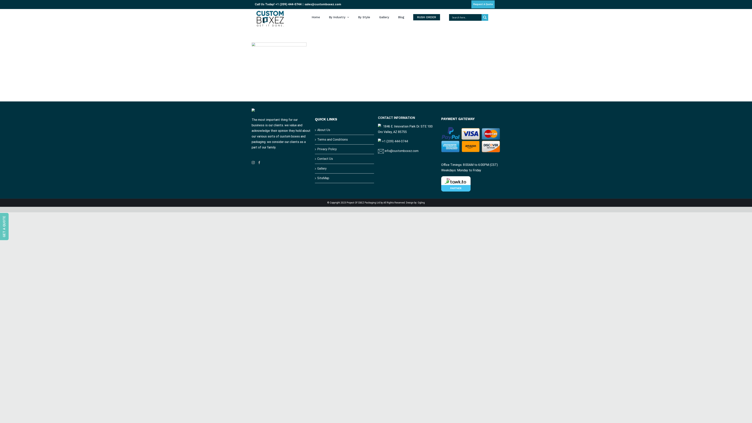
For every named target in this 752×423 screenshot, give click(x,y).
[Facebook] (259, 162)
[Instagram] (253, 162)
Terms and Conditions (332, 139)
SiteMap (323, 178)
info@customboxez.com (401, 151)
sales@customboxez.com (323, 4)
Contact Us (325, 159)
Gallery (322, 168)
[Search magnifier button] (485, 17)
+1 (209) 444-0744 (288, 4)
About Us (323, 130)
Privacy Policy (327, 149)
